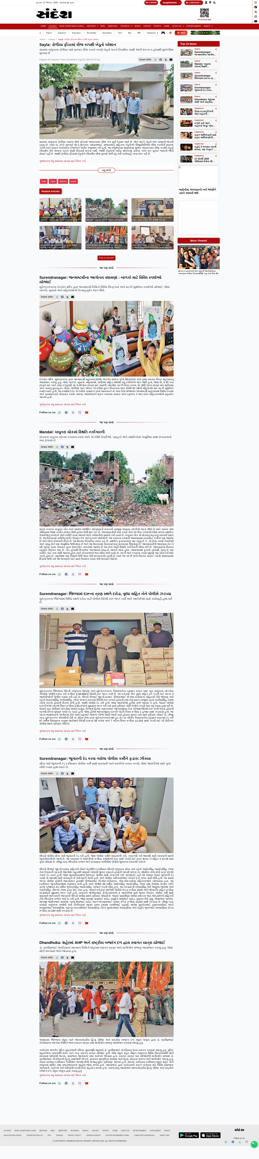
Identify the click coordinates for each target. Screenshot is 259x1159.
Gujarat (53, 26)
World (137, 26)
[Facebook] (255, 7)
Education (76, 33)
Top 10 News (188, 43)
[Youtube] (255, 21)
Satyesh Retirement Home (117, 1135)
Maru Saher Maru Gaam (71, 26)
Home (43, 26)
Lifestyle (177, 26)
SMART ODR (164, 1135)
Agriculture (107, 33)
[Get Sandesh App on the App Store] (210, 1135)
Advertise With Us (34, 1135)
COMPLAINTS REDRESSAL (144, 1135)
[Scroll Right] (158, 33)
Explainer (62, 33)
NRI (139, 33)
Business (125, 26)
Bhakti (207, 26)
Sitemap (59, 1135)
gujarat (51, 39)
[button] (206, 2)
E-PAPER (153, 2)
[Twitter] (255, 12)
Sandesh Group (93, 1135)
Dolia (44, 181)
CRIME (166, 26)
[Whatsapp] (255, 2)
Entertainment (193, 26)
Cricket (147, 26)
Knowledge (91, 33)
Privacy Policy (74, 1135)
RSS (49, 1135)
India (102, 26)
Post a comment (106, 258)
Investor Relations (12, 1135)
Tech (120, 33)
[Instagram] (255, 16)
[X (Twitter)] (166, 59)
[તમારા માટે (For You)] (170, 33)
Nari (129, 33)
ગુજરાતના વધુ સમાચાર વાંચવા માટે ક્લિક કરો (62, 161)
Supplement (170, 2)
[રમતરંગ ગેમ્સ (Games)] (163, 33)
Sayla (52, 181)
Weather (91, 26)
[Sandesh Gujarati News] (57, 13)
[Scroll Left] (40, 33)
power (73, 181)
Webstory (113, 26)
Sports (157, 26)
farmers (63, 181)
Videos (49, 33)
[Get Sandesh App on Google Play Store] (189, 1135)
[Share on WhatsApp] (254, 1144)
